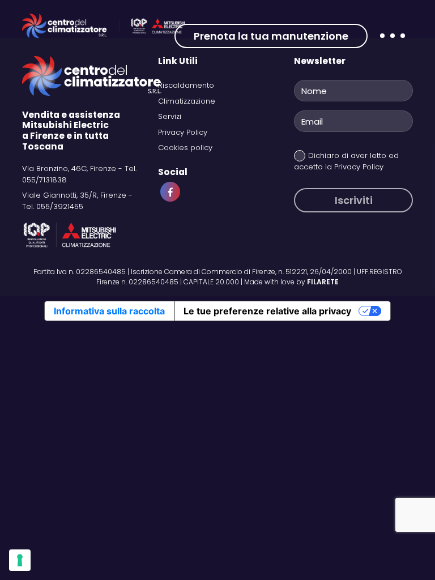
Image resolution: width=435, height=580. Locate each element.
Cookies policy (185, 147)
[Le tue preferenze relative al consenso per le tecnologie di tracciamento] (20, 560)
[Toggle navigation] (392, 43)
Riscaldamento (186, 85)
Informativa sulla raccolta (109, 311)
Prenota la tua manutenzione (271, 36)
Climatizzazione (186, 101)
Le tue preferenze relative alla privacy (267, 311)
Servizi (169, 116)
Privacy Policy (182, 132)
